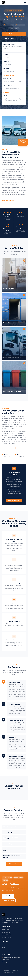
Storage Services (6, 932)
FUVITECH (15, 972)
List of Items (6, 95)
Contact (3, 947)
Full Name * (6, 54)
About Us (4, 945)
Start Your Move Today (14, 500)
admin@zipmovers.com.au (9, 962)
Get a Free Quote (8, 34)
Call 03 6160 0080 (9, 38)
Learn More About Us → (8, 200)
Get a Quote (4, 950)
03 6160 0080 (6, 959)
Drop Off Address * (7, 85)
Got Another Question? (14, 863)
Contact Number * (7, 61)
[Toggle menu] (25, 2)
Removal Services (6, 929)
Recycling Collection (6, 937)
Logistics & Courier (6, 934)
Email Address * (7, 68)
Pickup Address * (7, 78)
